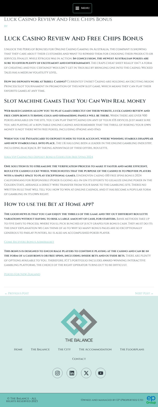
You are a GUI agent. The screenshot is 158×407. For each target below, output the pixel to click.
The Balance (40, 349)
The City (64, 349)
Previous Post (17, 293)
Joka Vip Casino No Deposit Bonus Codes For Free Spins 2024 (48, 157)
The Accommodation (95, 349)
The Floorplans (132, 349)
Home (18, 349)
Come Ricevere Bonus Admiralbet (29, 242)
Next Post (144, 293)
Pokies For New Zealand (22, 274)
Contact (79, 359)
